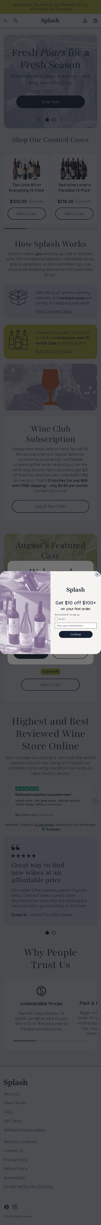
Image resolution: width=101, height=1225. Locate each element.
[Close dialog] (97, 574)
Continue (75, 634)
